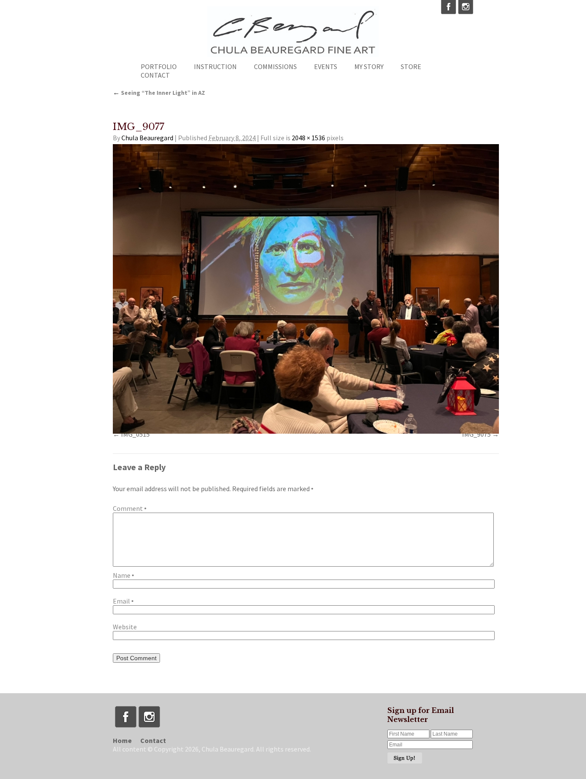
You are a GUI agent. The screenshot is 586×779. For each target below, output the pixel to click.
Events (325, 66)
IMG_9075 (476, 434)
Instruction (215, 66)
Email (123, 601)
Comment (129, 508)
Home (122, 740)
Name (123, 575)
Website (125, 626)
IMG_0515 (135, 434)
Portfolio (159, 66)
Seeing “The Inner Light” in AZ (159, 93)
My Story (369, 66)
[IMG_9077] (306, 289)
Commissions (275, 66)
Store (411, 66)
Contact (155, 75)
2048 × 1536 (308, 137)
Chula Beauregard (147, 137)
